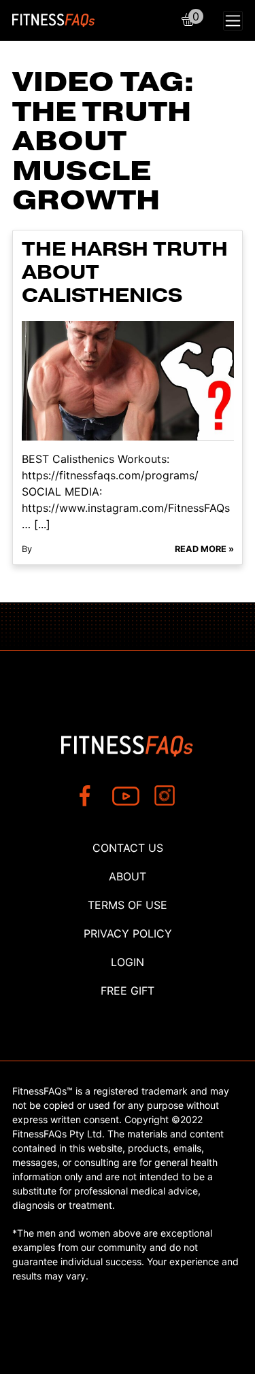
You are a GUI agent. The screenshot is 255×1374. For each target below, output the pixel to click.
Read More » (204, 549)
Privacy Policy (128, 933)
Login (127, 962)
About (127, 876)
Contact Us (127, 848)
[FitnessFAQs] (53, 20)
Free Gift (127, 990)
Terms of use (127, 905)
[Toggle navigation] (233, 21)
